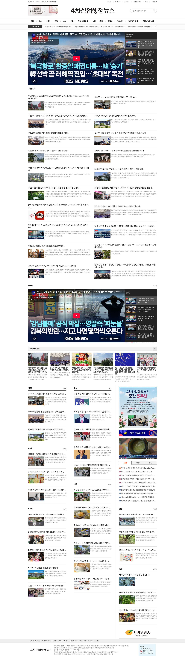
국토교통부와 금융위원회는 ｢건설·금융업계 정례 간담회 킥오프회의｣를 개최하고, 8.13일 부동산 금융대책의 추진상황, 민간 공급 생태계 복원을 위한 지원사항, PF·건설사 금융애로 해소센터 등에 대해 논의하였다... (67, 139)
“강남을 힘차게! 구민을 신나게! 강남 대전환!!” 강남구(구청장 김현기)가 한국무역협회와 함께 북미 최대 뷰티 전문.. (55, 591)
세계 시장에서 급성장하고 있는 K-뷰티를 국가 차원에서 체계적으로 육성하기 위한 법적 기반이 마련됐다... (55, 556)
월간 (150, 463)
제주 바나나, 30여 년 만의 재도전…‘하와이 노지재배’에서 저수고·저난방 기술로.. (151, 592)
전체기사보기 (137, 1)
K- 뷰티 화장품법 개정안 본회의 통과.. (43, 568)
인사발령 (96, 640)
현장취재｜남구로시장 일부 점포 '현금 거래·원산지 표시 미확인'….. (101, 525)
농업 (94, 21)
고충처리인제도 (73, 640)
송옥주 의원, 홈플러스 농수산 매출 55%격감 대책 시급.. (96, 447)
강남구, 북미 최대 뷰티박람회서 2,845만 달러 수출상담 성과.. (52, 585)
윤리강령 (37, 640)
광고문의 (65, 640)
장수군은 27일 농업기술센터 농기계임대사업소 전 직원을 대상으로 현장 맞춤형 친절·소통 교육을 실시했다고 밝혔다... (55, 400)
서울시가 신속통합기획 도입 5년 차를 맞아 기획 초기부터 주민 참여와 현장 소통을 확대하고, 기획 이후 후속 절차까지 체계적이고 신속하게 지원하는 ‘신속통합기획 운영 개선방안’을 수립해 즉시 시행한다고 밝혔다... (134, 175)
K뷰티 (56, 21)
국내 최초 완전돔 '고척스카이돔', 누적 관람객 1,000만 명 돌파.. (146, 370)
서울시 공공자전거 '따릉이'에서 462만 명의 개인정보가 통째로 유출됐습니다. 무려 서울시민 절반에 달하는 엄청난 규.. (100, 471)
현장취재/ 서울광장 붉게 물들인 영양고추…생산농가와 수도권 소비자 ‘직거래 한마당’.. (38, 370)
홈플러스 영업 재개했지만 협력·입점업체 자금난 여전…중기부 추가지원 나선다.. (60, 454)
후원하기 (90, 640)
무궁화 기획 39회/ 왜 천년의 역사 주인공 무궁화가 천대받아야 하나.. (146, 532)
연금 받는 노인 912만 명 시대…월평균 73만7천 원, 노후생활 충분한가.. (102, 543)
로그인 (109, 1)
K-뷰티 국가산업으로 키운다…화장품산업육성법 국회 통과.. (52, 550)
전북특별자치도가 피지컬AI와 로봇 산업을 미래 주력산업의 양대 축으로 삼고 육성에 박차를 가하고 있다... (55, 495)
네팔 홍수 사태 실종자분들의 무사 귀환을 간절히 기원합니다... (99, 394)
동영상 (110, 21)
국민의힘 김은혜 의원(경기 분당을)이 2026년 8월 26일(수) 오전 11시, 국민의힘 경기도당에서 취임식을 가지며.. (100, 435)
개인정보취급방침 (46, 640)
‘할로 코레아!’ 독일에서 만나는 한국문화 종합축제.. (137, 497)
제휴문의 (60, 640)
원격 (146, 1)
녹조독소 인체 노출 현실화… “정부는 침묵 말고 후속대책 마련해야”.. (143, 501)
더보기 (155, 286)
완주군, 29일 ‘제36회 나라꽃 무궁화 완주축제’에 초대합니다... (141, 479)
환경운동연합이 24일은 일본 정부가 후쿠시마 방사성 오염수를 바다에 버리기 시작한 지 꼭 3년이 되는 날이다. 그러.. (146, 556)
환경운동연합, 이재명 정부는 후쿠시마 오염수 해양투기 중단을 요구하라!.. (149, 550)
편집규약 (31, 640)
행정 (32, 21)
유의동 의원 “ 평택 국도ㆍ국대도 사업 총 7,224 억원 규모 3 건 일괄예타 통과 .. (105, 412)
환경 (101, 21)
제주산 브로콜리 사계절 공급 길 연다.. (134, 575)
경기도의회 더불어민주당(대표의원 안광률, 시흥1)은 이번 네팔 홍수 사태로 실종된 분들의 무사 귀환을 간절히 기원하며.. (100, 400)
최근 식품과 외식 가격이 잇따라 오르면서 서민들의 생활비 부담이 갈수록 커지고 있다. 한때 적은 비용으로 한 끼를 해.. (100, 584)
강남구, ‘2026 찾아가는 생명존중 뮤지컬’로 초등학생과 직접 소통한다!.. (81, 370)
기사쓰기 (126, 1)
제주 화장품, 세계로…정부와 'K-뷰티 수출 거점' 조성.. (49, 514)
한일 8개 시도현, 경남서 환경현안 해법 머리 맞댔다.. (138, 490)
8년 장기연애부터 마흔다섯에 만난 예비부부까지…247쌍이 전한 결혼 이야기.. (146, 493)
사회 (64, 21)
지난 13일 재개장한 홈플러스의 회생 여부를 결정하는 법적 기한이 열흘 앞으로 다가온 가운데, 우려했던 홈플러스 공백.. (100, 453)
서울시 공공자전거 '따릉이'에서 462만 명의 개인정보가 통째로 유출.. (101, 465)
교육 (72, 21)
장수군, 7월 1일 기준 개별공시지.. (97, 26)
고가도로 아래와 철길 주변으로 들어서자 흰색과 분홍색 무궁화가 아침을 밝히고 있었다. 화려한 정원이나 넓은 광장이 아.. (146, 538)
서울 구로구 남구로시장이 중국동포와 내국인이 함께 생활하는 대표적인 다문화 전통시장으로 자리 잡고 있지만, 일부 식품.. (100, 513)
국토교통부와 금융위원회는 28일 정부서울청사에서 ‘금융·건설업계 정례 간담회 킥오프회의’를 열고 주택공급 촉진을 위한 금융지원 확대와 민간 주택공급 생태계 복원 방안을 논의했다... (68, 122)
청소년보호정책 (83, 640)
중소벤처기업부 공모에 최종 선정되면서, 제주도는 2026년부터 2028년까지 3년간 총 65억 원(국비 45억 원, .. (55, 520)
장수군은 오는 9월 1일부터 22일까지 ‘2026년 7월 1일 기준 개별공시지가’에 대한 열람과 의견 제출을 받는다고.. (55, 435)
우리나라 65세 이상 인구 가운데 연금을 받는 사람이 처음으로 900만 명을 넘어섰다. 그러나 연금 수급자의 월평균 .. (100, 549)
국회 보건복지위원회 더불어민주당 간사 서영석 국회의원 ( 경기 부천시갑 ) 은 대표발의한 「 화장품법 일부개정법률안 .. (55, 573)
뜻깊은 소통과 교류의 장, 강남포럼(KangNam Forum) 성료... (97, 490)
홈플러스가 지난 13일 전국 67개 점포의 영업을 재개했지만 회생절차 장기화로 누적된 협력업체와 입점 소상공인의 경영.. (55, 460)
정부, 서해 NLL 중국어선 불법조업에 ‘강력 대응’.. (137, 472)
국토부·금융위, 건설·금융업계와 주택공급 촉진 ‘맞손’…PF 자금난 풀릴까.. (57, 412)
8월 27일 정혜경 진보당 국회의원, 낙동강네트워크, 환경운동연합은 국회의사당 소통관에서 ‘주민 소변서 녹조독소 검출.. (146, 520)
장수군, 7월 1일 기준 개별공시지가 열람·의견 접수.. (48, 429)
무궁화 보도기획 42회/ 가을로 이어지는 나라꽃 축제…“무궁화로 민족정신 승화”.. (103, 370)
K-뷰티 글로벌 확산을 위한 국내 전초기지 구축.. (47, 532)
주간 (137, 463)
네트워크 (154, 1)
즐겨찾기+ (31, 1)
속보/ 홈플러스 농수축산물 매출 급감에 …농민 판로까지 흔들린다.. (146, 610)
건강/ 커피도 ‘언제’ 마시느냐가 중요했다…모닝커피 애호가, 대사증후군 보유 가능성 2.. (108, 561)
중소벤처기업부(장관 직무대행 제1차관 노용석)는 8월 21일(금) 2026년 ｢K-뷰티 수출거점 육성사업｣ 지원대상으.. (55, 538)
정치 (40, 21)
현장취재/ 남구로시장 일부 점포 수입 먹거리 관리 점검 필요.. (98, 507)
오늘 (125, 463)
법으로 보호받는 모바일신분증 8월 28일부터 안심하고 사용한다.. (142, 486)
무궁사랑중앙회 (148, 21)
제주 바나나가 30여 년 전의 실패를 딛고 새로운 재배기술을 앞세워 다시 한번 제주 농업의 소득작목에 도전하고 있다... (146, 598)
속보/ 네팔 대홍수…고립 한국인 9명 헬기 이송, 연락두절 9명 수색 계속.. (144, 482)
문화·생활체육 (83, 21)
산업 (48, 21)
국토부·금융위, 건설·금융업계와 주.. (70, 26)
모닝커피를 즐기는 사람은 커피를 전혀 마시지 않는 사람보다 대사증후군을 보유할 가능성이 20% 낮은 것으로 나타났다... (100, 567)
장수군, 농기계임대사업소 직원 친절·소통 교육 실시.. (49, 394)
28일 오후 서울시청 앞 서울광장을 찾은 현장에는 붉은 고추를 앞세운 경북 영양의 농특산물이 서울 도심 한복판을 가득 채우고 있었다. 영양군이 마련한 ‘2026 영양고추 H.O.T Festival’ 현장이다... (67, 105)
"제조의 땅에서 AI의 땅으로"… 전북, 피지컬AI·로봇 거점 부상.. (53, 490)
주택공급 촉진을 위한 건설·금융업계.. (125, 26)
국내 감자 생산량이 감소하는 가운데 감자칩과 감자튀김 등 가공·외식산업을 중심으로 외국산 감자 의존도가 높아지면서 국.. (55, 478)
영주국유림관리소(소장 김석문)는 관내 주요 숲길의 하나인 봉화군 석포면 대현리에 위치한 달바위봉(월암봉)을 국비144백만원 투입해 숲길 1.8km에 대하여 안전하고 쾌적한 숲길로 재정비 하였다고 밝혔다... (67, 157)
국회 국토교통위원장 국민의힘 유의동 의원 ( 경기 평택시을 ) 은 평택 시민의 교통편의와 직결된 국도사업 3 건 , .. (100, 417)
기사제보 (54, 640)
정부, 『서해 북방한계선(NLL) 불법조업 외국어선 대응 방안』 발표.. (143, 475)
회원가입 (117, 1)
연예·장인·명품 (133, 21)
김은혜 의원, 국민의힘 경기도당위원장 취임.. (92, 429)
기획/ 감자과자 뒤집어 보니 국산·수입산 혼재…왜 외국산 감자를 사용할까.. (58, 472)
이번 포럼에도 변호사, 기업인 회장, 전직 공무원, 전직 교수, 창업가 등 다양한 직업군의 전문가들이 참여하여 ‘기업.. (100, 495)
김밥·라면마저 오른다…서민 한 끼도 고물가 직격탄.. (95, 579)
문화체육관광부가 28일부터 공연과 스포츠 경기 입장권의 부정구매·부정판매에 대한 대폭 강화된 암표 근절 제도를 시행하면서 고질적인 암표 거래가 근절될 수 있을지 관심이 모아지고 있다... (68, 272)
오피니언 (120, 21)
